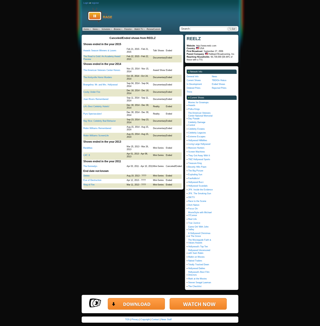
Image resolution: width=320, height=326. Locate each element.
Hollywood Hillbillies (197, 140)
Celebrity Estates (196, 129)
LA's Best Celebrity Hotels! (96, 106)
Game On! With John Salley (198, 228)
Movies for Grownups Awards (198, 104)
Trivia (189, 92)
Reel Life (192, 219)
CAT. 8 (86, 155)
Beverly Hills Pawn (197, 167)
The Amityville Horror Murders (97, 77)
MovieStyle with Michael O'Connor (200, 214)
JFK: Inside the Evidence (200, 189)
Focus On (193, 208)
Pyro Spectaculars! (92, 113)
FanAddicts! (194, 178)
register (95, 3)
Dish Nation (193, 205)
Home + (87, 29)
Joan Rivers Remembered (95, 99)
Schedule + (107, 29)
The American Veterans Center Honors (101, 70)
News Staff (166, 319)
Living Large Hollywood (199, 144)
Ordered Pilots (193, 88)
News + (96, 29)
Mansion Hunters (196, 148)
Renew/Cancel (153, 29)
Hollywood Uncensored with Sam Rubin (199, 251)
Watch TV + (139, 29)
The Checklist (195, 286)
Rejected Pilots (219, 88)
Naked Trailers (195, 260)
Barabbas (87, 148)
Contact (155, 319)
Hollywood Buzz (196, 182)
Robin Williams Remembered (97, 128)
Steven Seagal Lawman (199, 282)
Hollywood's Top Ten (198, 246)
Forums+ (128, 29)
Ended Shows (218, 84)
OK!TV (191, 197)
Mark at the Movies (197, 278)
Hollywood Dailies (196, 268)
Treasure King (195, 163)
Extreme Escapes (197, 136)
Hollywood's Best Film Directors (199, 273)
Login (85, 3)
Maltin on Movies (196, 257)
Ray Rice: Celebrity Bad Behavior (99, 121)
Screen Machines (196, 151)
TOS (127, 319)
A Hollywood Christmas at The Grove (199, 234)
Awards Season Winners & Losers (99, 50)
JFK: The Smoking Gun (199, 193)
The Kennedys (90, 166)
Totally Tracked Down (198, 264)
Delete (86, 175)
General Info (192, 76)
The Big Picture (195, 170)
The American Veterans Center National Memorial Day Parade (200, 116)
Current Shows (194, 80)
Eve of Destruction (92, 180)
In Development (194, 84)
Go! (233, 29)
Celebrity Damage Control (196, 123)
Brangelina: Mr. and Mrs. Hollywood (100, 84)
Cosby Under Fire (91, 92)
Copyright (145, 319)
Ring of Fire (88, 184)
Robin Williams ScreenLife (96, 135)
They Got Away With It (199, 155)
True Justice (194, 223)
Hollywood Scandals (198, 186)
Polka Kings (194, 109)
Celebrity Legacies (197, 132)
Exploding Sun (195, 174)
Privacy (135, 319)
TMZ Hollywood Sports (199, 159)
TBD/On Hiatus (219, 80)
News (214, 76)
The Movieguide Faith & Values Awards (199, 241)
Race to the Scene (197, 201)
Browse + (118, 29)
